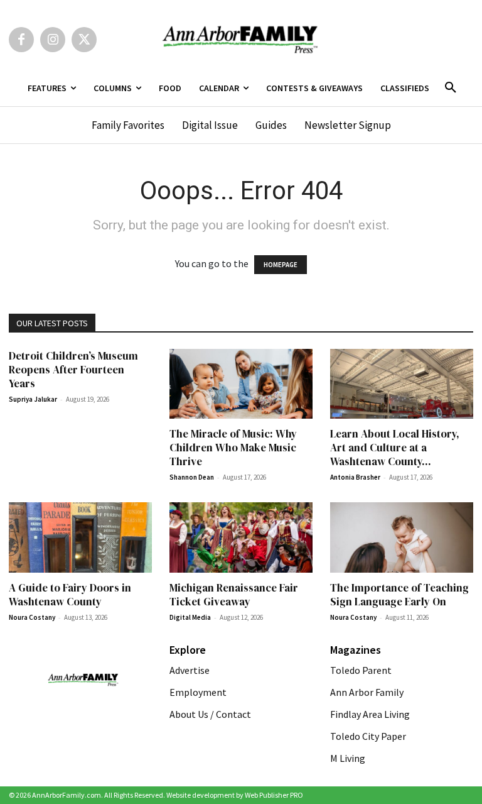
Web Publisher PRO (274, 795)
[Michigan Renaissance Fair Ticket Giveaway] (241, 537)
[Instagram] (52, 39)
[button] (450, 88)
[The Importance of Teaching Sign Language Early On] (401, 537)
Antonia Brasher (355, 477)
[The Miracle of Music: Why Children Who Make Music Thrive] (241, 384)
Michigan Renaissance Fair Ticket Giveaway (233, 594)
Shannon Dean (191, 477)
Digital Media (190, 617)
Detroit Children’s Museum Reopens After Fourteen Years (73, 369)
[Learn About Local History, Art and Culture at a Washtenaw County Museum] (401, 384)
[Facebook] (21, 39)
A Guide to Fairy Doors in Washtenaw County (70, 594)
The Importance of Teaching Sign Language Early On (399, 594)
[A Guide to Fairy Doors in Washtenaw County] (80, 537)
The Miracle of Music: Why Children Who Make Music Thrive (233, 447)
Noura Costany (32, 617)
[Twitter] (84, 39)
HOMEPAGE (280, 264)
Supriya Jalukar (33, 399)
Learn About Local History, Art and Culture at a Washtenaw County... (394, 447)
